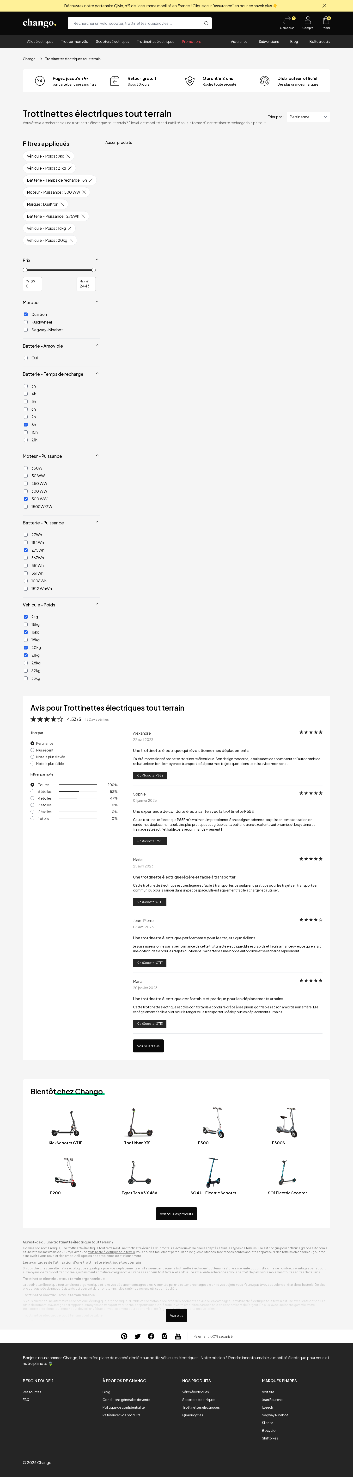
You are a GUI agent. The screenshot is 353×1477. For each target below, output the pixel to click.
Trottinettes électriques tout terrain (73, 59)
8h (33, 424)
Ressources (32, 1392)
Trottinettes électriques (155, 41)
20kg (36, 647)
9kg (34, 616)
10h (34, 432)
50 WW (38, 475)
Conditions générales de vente (126, 1399)
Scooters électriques (112, 41)
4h (33, 393)
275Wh (37, 550)
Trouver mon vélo (74, 41)
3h (33, 385)
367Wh (37, 557)
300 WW (39, 491)
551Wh (37, 565)
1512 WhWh (41, 588)
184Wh (37, 542)
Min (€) (30, 281)
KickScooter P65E (150, 775)
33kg (35, 678)
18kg (35, 639)
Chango (29, 59)
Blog (294, 41)
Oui (34, 357)
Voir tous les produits (176, 1214)
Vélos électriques (40, 41)
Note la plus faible (50, 763)
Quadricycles (192, 1415)
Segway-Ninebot (47, 329)
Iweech (267, 1407)
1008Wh (39, 580)
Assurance (239, 41)
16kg (35, 632)
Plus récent (45, 750)
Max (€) (84, 281)
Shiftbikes (270, 1438)
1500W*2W (41, 506)
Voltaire (268, 1392)
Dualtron (39, 314)
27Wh (36, 534)
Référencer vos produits (121, 1415)
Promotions (191, 41)
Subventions (269, 41)
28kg (36, 662)
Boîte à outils (320, 41)
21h (34, 439)
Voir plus (176, 1315)
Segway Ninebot (275, 1415)
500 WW (39, 498)
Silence (267, 1422)
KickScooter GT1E (150, 902)
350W (37, 468)
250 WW (39, 483)
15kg (35, 624)
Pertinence (44, 743)
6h (33, 409)
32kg (35, 670)
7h (33, 416)
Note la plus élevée (50, 757)
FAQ (26, 1399)
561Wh (37, 573)
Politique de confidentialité (124, 1407)
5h (33, 401)
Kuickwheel (41, 322)
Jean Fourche (272, 1399)
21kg (35, 655)
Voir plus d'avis (148, 1046)
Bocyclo (269, 1430)
